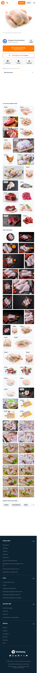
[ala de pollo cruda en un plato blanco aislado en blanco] (10, 559)
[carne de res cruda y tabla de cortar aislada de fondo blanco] (25, 271)
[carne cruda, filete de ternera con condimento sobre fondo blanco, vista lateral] (10, 271)
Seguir (31, 42)
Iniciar (28, 2)
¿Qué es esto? (16, 68)
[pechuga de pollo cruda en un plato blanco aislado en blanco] (10, 570)
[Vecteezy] (2, 2)
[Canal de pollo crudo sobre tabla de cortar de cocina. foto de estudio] (13, 181)
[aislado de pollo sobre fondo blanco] (9, 195)
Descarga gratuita (18, 48)
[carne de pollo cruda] (10, 110)
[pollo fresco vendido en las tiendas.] (10, 658)
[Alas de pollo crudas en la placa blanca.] (10, 143)
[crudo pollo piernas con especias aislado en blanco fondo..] (20, 533)
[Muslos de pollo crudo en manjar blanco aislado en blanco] (10, 581)
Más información (8, 71)
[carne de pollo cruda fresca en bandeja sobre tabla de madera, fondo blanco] (10, 614)
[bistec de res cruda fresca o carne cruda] (10, 132)
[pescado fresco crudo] (10, 249)
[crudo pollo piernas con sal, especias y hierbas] (10, 325)
